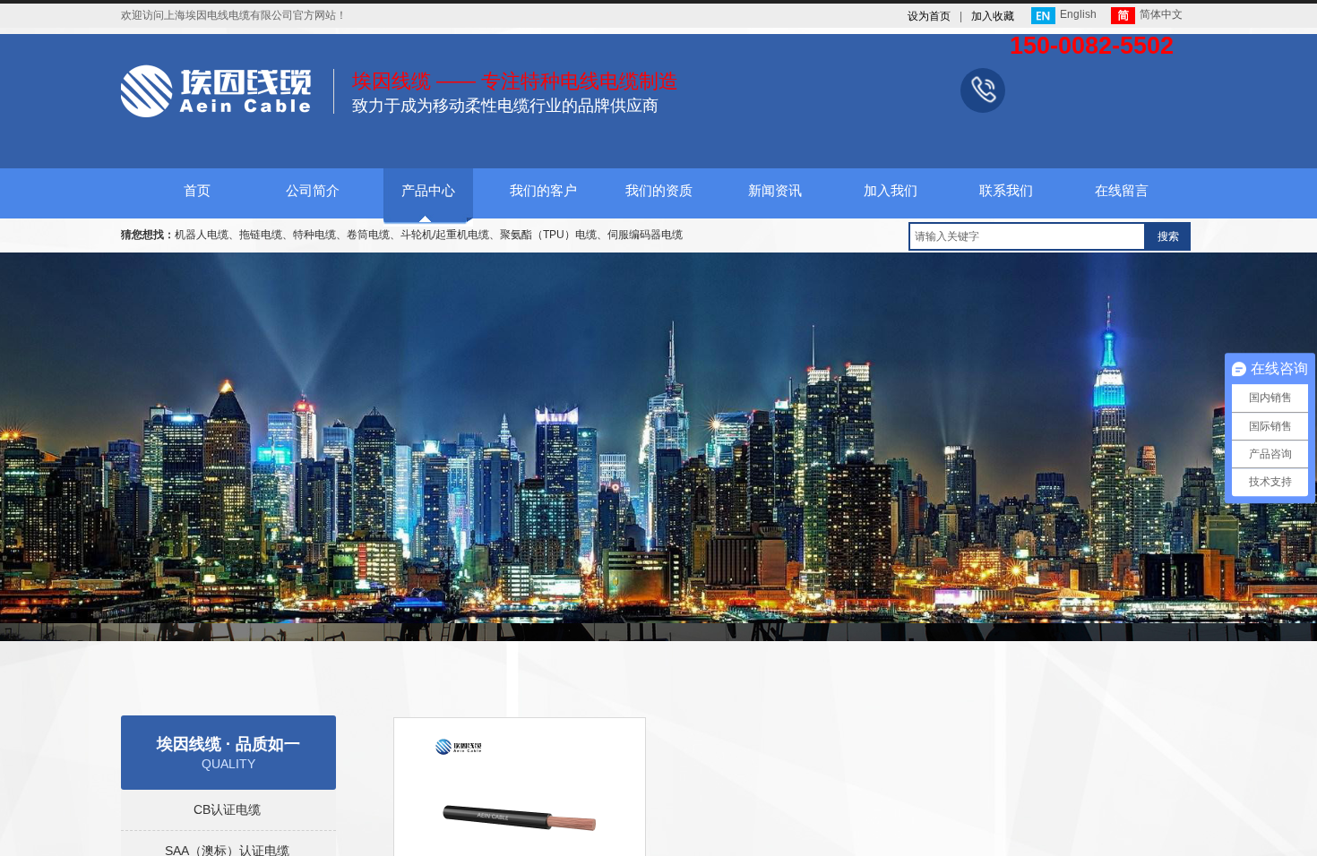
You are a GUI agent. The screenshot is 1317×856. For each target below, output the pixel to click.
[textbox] (1027, 236)
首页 (197, 191)
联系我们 (1006, 191)
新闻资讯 (775, 191)
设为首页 (929, 16)
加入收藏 (992, 16)
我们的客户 (543, 191)
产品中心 (428, 191)
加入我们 (890, 191)
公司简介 (313, 191)
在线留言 (1122, 191)
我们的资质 (659, 191)
